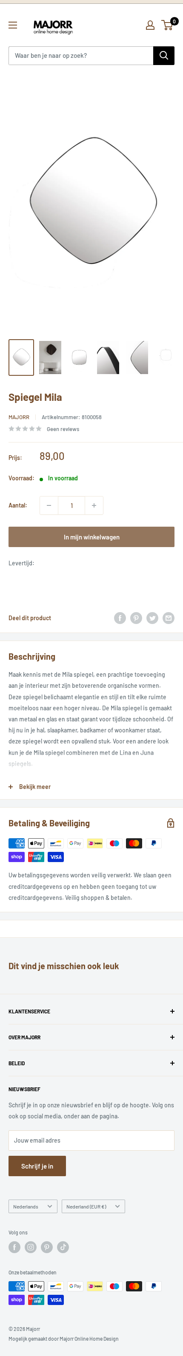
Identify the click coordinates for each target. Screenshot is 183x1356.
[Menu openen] (13, 25)
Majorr (19, 417)
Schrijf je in (37, 1166)
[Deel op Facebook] (120, 618)
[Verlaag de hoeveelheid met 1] (49, 505)
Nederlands (25, 1206)
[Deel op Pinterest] (136, 618)
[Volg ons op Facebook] (14, 1247)
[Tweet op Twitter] (152, 618)
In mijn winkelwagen (92, 537)
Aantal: (18, 505)
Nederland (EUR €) (86, 1206)
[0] (167, 25)
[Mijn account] (150, 25)
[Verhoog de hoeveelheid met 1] (94, 505)
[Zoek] (163, 55)
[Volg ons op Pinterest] (47, 1247)
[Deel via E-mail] (168, 618)
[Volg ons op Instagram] (31, 1247)
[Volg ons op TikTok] (63, 1247)
